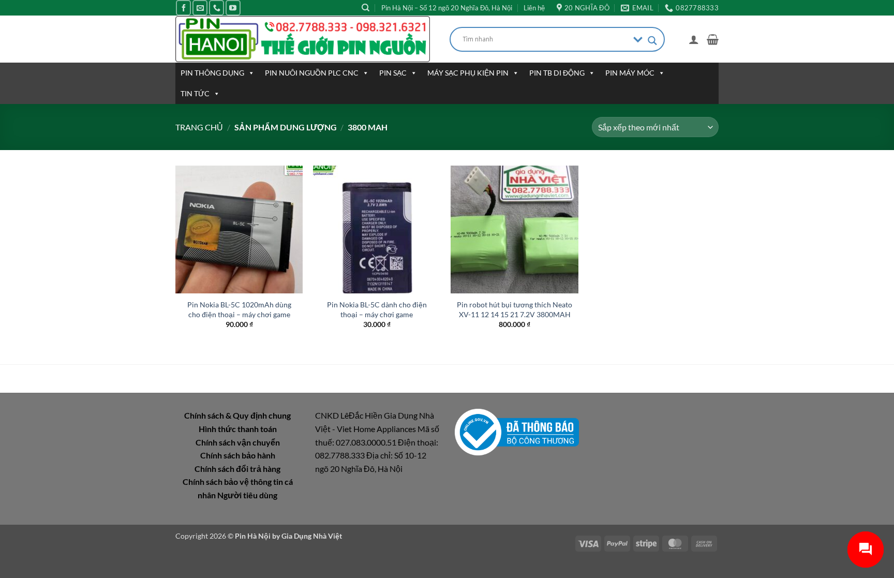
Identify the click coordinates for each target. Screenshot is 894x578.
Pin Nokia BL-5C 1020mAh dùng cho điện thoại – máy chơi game (239, 309)
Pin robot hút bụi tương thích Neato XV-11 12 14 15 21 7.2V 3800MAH (514, 309)
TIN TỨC (195, 93)
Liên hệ (534, 8)
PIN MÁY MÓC (629, 72)
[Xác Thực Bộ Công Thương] (517, 431)
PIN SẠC (393, 72)
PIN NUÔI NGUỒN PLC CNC (312, 72)
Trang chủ (199, 127)
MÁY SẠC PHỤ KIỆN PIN (468, 72)
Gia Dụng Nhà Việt (311, 535)
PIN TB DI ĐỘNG (557, 72)
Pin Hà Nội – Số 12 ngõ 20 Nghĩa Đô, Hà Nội (446, 8)
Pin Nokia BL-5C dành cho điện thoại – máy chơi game (377, 309)
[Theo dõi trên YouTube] (233, 7)
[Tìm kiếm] (365, 8)
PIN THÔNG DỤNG (212, 72)
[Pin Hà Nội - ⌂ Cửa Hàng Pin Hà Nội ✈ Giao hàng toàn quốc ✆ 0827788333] (304, 39)
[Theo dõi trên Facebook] (183, 7)
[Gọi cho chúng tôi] (216, 7)
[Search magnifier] (652, 40)
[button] (694, 39)
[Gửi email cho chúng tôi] (199, 7)
